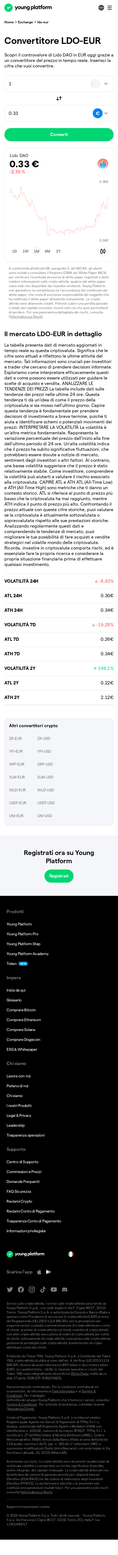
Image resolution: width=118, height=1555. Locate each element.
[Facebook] (21, 1289)
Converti (59, 134)
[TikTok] (43, 1289)
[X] (10, 1289)
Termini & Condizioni (22, 1404)
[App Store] (39, 1272)
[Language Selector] (102, 7)
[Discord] (64, 1289)
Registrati (58, 876)
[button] (14, 251)
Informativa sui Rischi (26, 316)
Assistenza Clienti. (21, 1408)
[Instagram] (32, 1289)
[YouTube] (53, 1289)
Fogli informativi (63, 1391)
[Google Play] (48, 1272)
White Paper (80, 1373)
